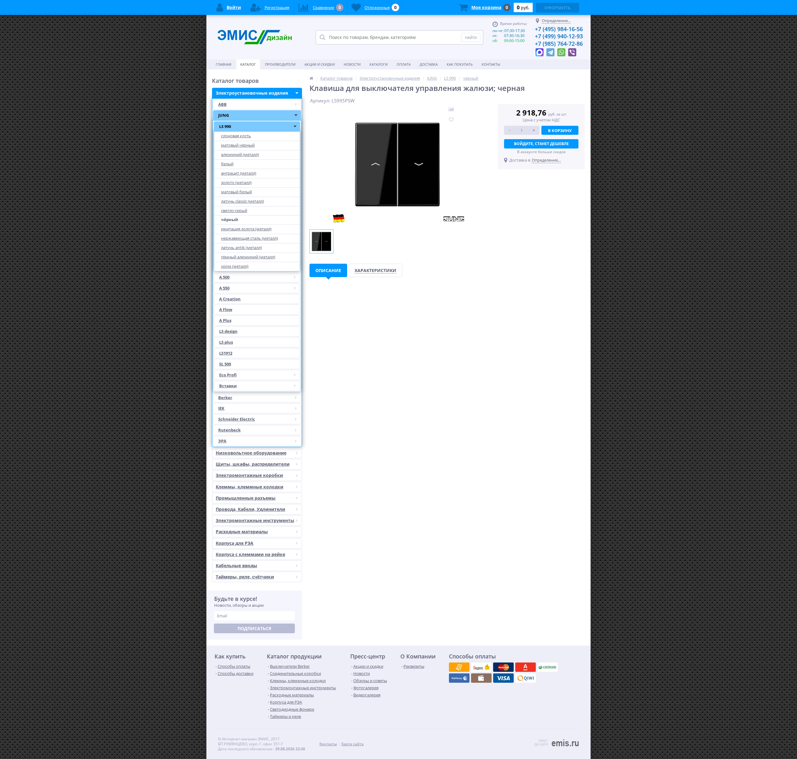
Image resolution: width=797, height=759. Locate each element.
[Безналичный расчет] (525, 678)
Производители (280, 64)
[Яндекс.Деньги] (525, 667)
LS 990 (225, 126)
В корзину (560, 130)
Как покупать (460, 64)
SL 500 (225, 364)
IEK (221, 408)
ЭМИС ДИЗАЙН (541, 742)
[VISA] (459, 667)
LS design (228, 331)
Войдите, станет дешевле (541, 143)
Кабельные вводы (236, 565)
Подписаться (254, 628)
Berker (225, 397)
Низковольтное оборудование (251, 453)
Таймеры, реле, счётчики (245, 577)
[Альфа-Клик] (459, 678)
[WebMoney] (503, 667)
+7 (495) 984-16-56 (559, 29)
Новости (352, 64)
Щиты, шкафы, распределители (253, 464)
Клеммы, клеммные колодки (249, 487)
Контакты (491, 64)
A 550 (224, 288)
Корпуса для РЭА (234, 543)
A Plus (225, 320)
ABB (222, 104)
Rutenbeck (229, 430)
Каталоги (379, 64)
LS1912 (225, 353)
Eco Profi (228, 375)
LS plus (226, 342)
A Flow (225, 309)
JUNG (223, 115)
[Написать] (539, 51)
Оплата (404, 64)
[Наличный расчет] (503, 678)
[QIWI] (547, 667)
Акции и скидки (319, 64)
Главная (223, 64)
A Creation (230, 299)
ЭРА (222, 441)
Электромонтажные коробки (249, 475)
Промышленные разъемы (246, 498)
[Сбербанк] (481, 678)
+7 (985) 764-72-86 (559, 43)
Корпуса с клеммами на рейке (250, 554)
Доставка (429, 64)
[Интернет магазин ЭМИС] (311, 78)
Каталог (248, 64)
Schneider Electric (236, 419)
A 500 (224, 277)
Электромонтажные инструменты (255, 520)
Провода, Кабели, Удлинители (250, 509)
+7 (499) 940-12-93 (559, 36)
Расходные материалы (242, 532)
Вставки (228, 386)
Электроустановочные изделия (252, 93)
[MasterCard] (481, 667)
